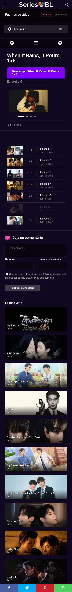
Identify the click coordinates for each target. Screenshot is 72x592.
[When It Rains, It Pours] (36, 42)
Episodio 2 (45, 160)
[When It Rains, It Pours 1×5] (12, 42)
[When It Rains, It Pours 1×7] (60, 42)
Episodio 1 (45, 148)
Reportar (47, 14)
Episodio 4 (45, 183)
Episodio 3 (45, 172)
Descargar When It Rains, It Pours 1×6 (35, 72)
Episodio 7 (45, 218)
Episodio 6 (45, 207)
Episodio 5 (45, 195)
